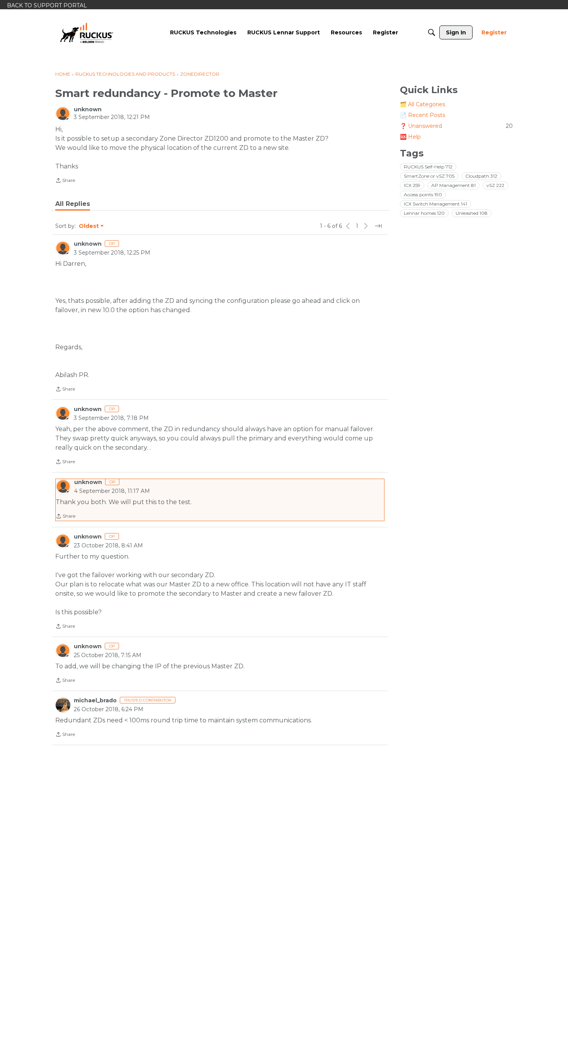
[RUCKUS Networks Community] (86, 32)
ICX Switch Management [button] (435, 204)
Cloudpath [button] (481, 176)
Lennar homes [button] (424, 213)
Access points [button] (423, 194)
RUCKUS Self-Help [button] (428, 167)
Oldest (89, 226)
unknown (88, 109)
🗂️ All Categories (422, 104)
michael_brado (95, 700)
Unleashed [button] (472, 213)
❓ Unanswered (456, 125)
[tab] (73, 204)
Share (65, 181)
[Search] (432, 32)
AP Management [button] (453, 185)
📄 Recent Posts (422, 115)
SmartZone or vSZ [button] (429, 176)
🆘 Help (410, 136)
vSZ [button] (495, 185)
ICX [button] (412, 185)
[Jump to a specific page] (378, 226)
